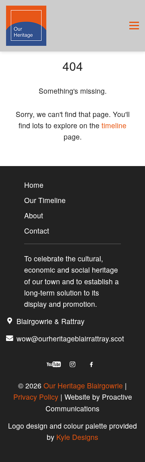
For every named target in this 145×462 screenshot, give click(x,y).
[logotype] (26, 26)
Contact (36, 231)
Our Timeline (45, 200)
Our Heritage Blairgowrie (83, 385)
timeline (114, 125)
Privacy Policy (35, 397)
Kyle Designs (77, 437)
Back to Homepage (73, 160)
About (33, 215)
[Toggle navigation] (134, 26)
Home (34, 185)
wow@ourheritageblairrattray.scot (70, 338)
